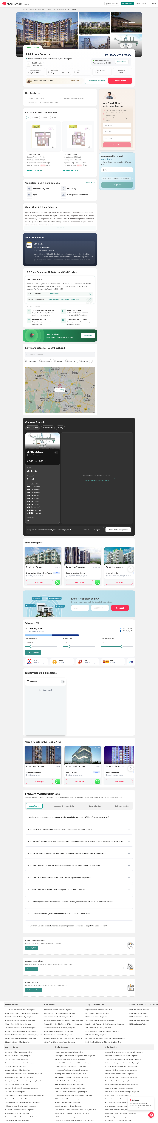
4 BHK (45, 117)
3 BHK (36, 117)
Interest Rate (67, 639)
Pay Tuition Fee (113, 4)
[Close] (151, 1100)
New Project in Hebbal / (56, 9)
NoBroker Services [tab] (122, 806)
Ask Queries (117, 185)
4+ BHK (54, 117)
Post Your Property (127, 3)
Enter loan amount (31, 639)
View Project (39, 582)
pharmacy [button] (73, 361)
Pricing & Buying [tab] (94, 806)
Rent (25, 4)
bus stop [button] (46, 361)
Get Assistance (31, 969)
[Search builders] (63, 682)
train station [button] (32, 361)
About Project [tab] (34, 806)
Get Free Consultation (34, 990)
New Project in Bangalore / (38, 9)
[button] (44, 165)
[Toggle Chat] (151, 1115)
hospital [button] (59, 361)
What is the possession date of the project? (116, 178)
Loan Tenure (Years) (107, 639)
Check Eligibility (33, 652)
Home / (25, 9)
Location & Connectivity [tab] (64, 806)
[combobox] (62, 354)
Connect (116, 145)
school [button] (85, 361)
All (28, 117)
